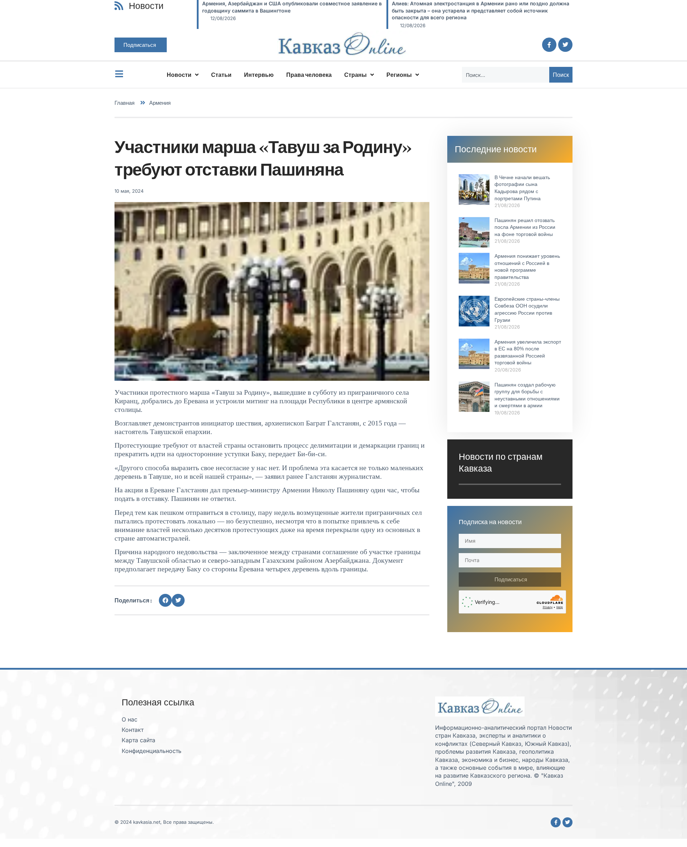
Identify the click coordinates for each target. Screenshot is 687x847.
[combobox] (505, 75)
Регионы (399, 74)
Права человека (309, 74)
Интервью (259, 74)
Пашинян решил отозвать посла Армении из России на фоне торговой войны (524, 227)
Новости (179, 74)
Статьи (221, 74)
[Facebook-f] (549, 45)
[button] (165, 600)
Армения (160, 102)
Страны (355, 74)
